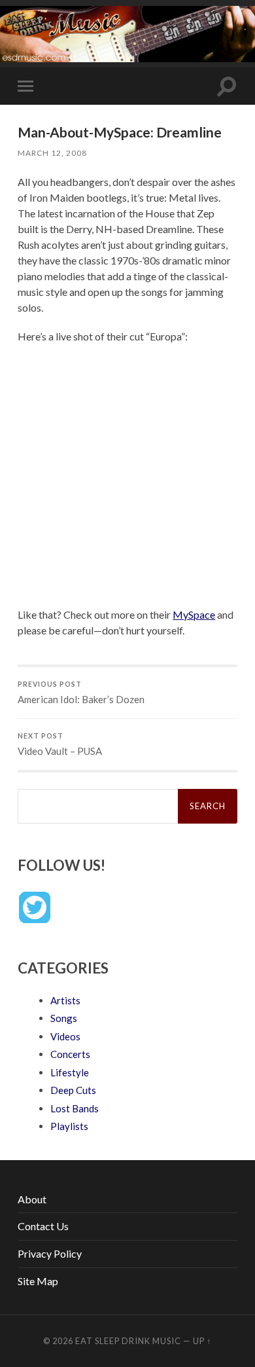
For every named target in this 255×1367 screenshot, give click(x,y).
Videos (65, 1036)
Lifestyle (69, 1072)
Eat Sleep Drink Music (128, 1341)
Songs (63, 1018)
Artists (65, 1000)
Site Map (38, 1281)
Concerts (70, 1054)
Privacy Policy (50, 1253)
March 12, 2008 (52, 153)
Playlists (69, 1126)
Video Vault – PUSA (60, 744)
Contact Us (43, 1226)
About (32, 1199)
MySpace (194, 614)
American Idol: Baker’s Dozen (81, 692)
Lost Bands (74, 1108)
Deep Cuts (73, 1090)
